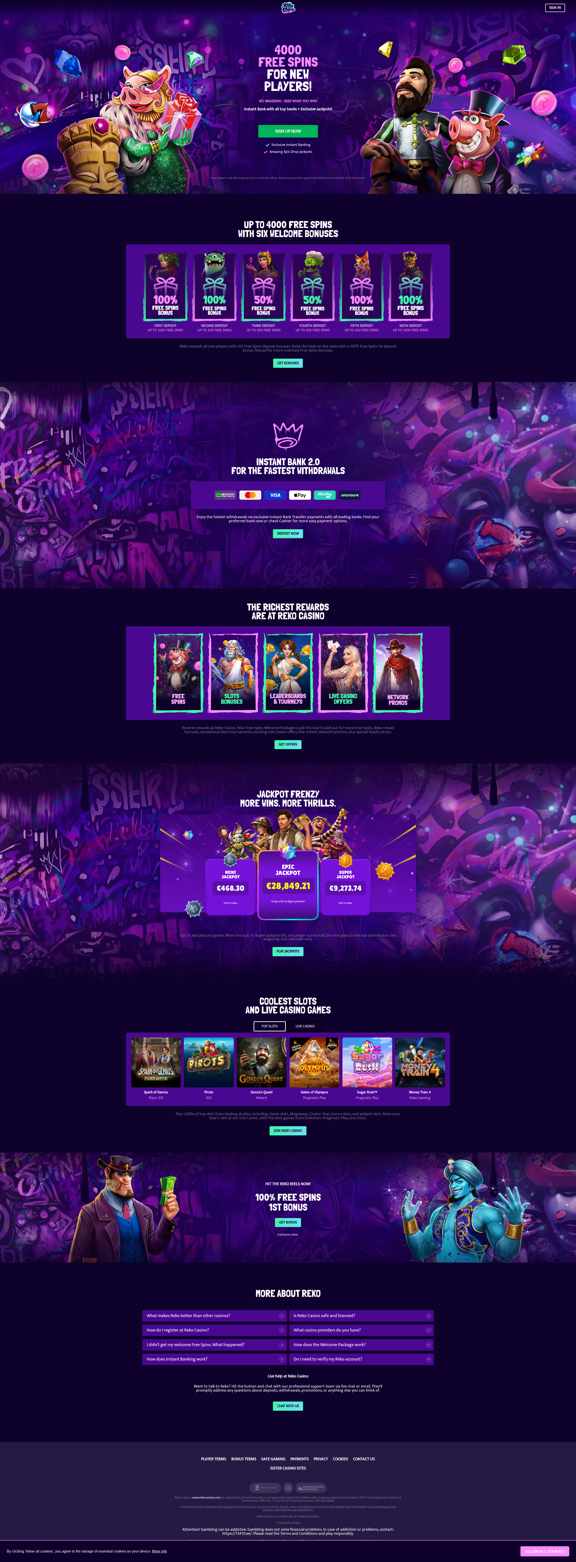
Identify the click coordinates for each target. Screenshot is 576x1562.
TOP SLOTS (269, 1026)
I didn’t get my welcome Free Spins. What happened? (196, 1345)
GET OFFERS (288, 744)
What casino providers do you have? (327, 1330)
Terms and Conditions (298, 1533)
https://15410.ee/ (237, 1533)
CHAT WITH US (288, 1406)
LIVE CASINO (305, 1026)
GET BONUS (288, 1222)
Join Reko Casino (288, 1131)
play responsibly (339, 1533)
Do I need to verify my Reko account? (328, 1359)
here (362, 178)
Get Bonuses (288, 363)
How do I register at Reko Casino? (178, 1330)
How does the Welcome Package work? (330, 1345)
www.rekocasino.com (206, 1497)
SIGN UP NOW (288, 131)
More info (159, 1551)
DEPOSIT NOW (288, 533)
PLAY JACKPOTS (288, 951)
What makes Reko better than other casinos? (188, 1316)
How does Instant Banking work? (177, 1359)
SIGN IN (555, 8)
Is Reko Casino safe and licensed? (324, 1316)
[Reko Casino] (288, 8)
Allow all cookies (545, 1551)
